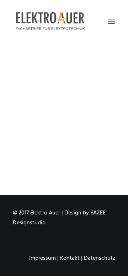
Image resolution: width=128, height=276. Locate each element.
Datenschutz (99, 258)
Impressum (42, 258)
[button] (111, 21)
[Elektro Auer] (50, 21)
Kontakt (70, 258)
